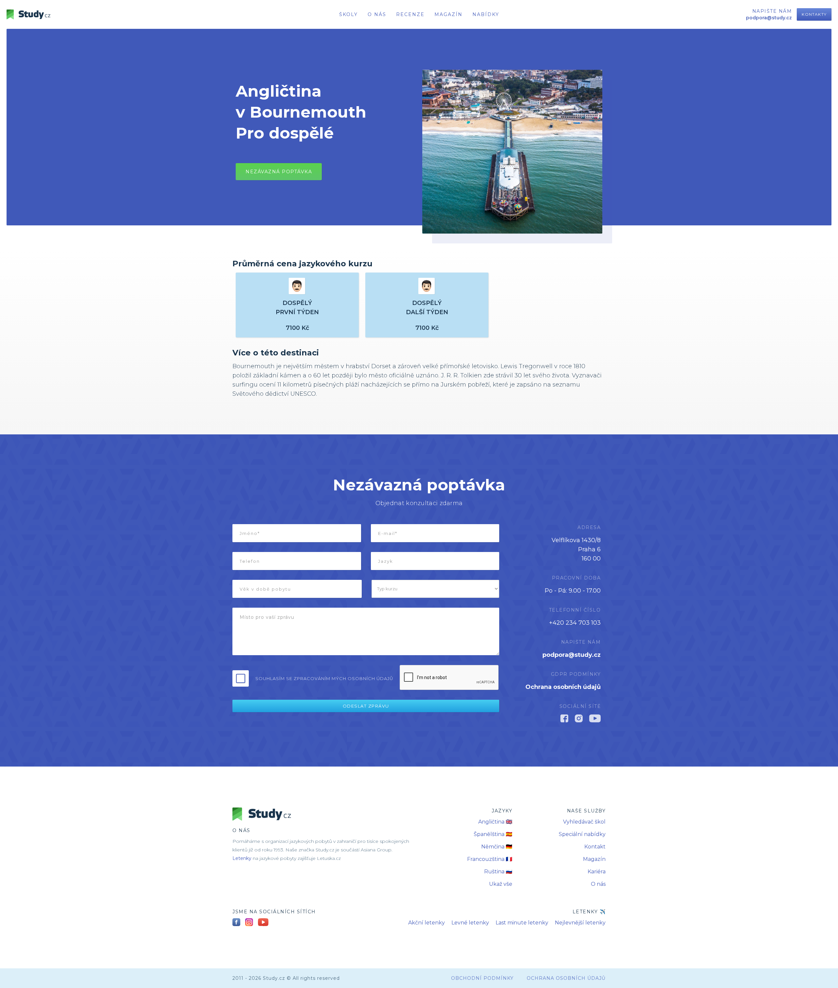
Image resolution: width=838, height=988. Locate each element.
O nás (598, 884)
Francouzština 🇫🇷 (489, 859)
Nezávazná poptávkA (279, 172)
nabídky (485, 14)
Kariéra (597, 871)
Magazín (448, 14)
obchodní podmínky (482, 978)
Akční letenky (426, 923)
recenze (410, 14)
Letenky (241, 858)
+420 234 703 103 (575, 622)
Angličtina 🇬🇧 (495, 822)
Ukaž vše (500, 884)
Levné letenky (470, 923)
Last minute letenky (522, 923)
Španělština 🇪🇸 (493, 834)
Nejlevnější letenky (580, 923)
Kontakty (814, 14)
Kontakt (595, 847)
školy (348, 14)
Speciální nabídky (582, 834)
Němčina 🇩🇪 (496, 847)
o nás (377, 14)
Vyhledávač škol (584, 822)
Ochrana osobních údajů (563, 687)
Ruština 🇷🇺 (498, 871)
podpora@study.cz (571, 654)
